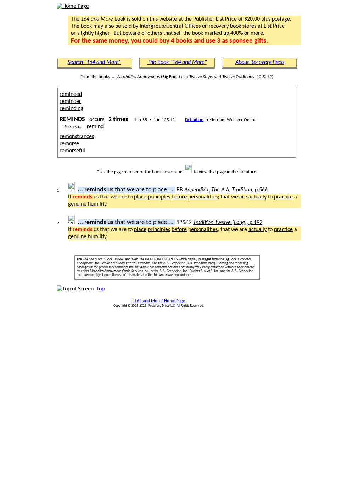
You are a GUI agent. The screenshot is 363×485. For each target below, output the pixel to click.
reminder (70, 101)
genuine (77, 204)
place (140, 197)
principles (159, 197)
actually (257, 197)
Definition (194, 120)
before (179, 197)
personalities (203, 197)
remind (95, 127)
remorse (69, 144)
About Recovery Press (259, 62)
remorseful (72, 151)
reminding (71, 108)
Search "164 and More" (94, 62)
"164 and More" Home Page (159, 301)
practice (283, 197)
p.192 (227, 222)
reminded (71, 94)
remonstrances (77, 137)
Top (100, 289)
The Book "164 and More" (177, 62)
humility (97, 204)
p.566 (226, 190)
